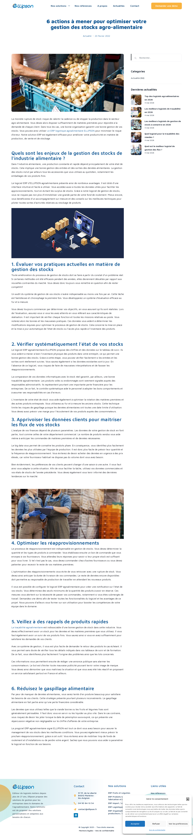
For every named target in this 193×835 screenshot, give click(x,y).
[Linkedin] (76, 815)
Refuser (156, 824)
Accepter (135, 824)
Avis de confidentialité (104, 830)
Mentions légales (86, 830)
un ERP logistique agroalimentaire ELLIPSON (71, 130)
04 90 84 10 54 (86, 803)
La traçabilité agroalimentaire (27, 627)
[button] (187, 799)
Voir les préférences (178, 824)
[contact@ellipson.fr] (75, 809)
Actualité (87, 36)
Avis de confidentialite (157, 830)
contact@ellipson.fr (87, 809)
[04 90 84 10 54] (75, 803)
